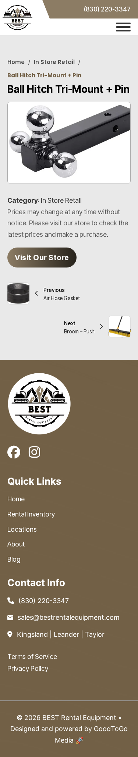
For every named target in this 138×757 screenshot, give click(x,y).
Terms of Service (32, 656)
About (16, 544)
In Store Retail (54, 62)
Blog (13, 559)
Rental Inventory (31, 514)
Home (16, 62)
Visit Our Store (42, 257)
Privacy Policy (27, 668)
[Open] (123, 27)
